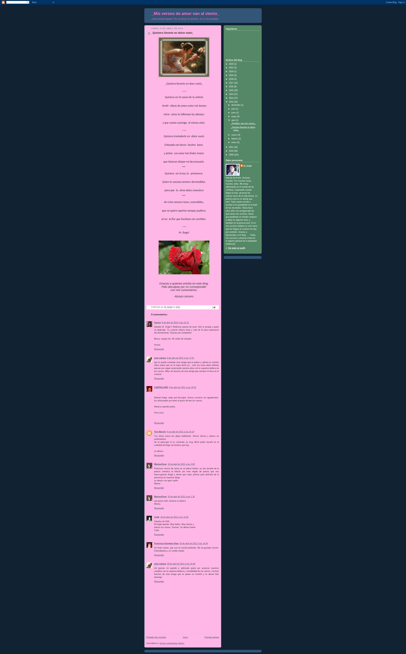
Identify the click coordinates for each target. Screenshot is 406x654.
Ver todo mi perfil (236, 248)
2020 (231, 71)
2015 (231, 90)
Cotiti (156, 517)
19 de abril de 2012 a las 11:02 (174, 517)
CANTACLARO (161, 387)
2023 (231, 64)
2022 (231, 68)
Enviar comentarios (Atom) (172, 643)
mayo (234, 116)
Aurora (157, 323)
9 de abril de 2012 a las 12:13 (175, 323)
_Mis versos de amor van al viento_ (185, 13)
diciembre (236, 105)
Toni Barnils (160, 432)
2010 (231, 151)
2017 (231, 83)
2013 (231, 98)
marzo (234, 135)
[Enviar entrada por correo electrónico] (214, 307)
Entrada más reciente (156, 637)
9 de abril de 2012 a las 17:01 (180, 358)
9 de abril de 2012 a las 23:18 (180, 432)
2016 (231, 87)
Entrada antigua (212, 637)
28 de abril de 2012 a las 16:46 (181, 564)
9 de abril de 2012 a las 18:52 (182, 387)
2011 (231, 147)
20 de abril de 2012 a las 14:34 (194, 543)
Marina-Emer (160, 464)
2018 (231, 79)
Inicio (185, 637)
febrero (234, 139)
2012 (231, 102)
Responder (159, 349)
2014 (231, 94)
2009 (231, 155)
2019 (231, 75)
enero (234, 142)
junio (233, 113)
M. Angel (248, 166)
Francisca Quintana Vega (166, 543)
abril (233, 120)
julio (233, 109)
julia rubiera (160, 358)
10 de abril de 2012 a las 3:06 (181, 464)
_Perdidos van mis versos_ (243, 123)
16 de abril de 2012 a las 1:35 (181, 497)
